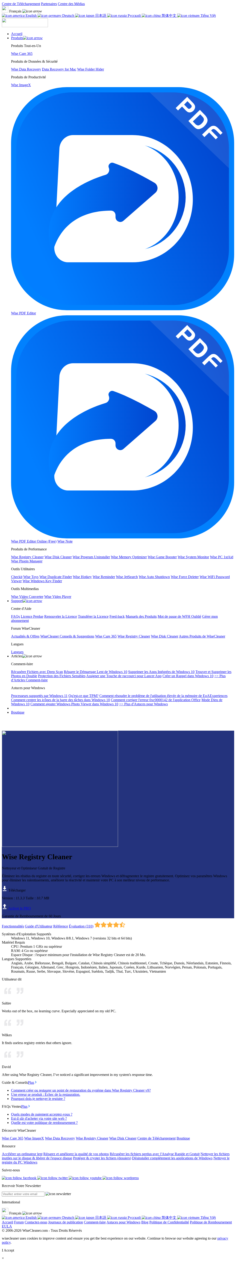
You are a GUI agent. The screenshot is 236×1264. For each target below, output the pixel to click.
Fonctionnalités (13, 926)
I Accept (8, 1250)
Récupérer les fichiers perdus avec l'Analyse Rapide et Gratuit (155, 1154)
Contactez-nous (36, 1222)
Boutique (17, 712)
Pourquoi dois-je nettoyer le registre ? (38, 1099)
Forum (19, 1222)
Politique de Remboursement (211, 1222)
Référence (60, 926)
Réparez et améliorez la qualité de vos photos (76, 1154)
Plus (31, 1082)
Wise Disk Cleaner (122, 1138)
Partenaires (49, 4)
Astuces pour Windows (123, 1222)
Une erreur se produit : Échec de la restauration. (45, 1094)
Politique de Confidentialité (169, 1222)
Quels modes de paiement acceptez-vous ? (41, 1114)
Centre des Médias (71, 4)
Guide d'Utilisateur (38, 926)
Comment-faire (95, 1222)
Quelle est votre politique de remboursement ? (44, 1123)
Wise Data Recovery (60, 1138)
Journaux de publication (65, 1222)
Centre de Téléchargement (21, 4)
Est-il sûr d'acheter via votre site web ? (39, 1118)
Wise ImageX (34, 1138)
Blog (144, 1222)
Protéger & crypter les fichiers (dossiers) (102, 1158)
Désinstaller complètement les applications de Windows (172, 1158)
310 (89, 926)
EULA (7, 1226)
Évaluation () (81, 926)
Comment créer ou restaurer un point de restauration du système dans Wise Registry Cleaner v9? (81, 1090)
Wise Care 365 (12, 1138)
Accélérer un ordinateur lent (22, 1154)
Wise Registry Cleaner (92, 1138)
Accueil (7, 1222)
